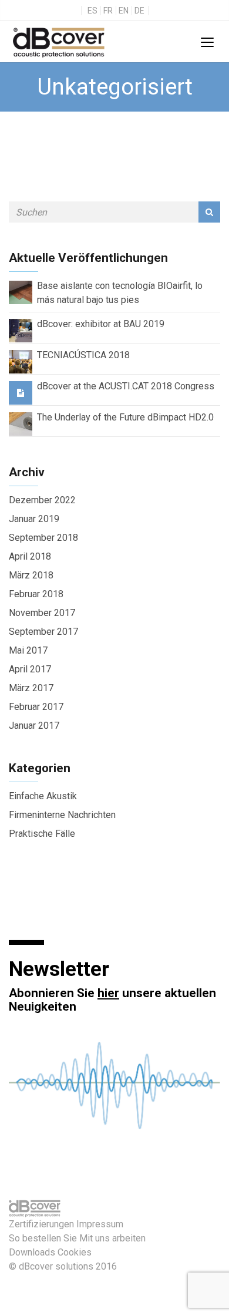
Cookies (75, 1252)
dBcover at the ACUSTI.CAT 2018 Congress (125, 386)
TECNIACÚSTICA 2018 (83, 355)
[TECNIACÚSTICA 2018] (20, 360)
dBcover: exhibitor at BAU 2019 (100, 323)
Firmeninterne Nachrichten (62, 814)
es (92, 10)
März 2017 (31, 688)
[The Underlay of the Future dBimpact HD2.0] (20, 423)
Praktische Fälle (42, 833)
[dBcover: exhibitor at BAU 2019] (20, 329)
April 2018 (30, 556)
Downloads (32, 1252)
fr (108, 10)
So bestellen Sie (43, 1238)
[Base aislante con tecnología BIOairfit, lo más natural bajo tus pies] (20, 291)
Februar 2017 (36, 706)
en (124, 10)
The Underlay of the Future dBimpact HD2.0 (125, 417)
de (139, 10)
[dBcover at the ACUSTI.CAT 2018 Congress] (20, 392)
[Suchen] (209, 212)
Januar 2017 (34, 725)
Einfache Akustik (43, 796)
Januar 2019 (34, 518)
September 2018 (43, 537)
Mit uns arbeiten (112, 1238)
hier (108, 993)
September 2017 (43, 631)
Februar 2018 (36, 594)
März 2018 (31, 575)
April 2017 (30, 669)
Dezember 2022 (42, 500)
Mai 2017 (28, 650)
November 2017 (42, 612)
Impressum (99, 1224)
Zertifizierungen (41, 1224)
